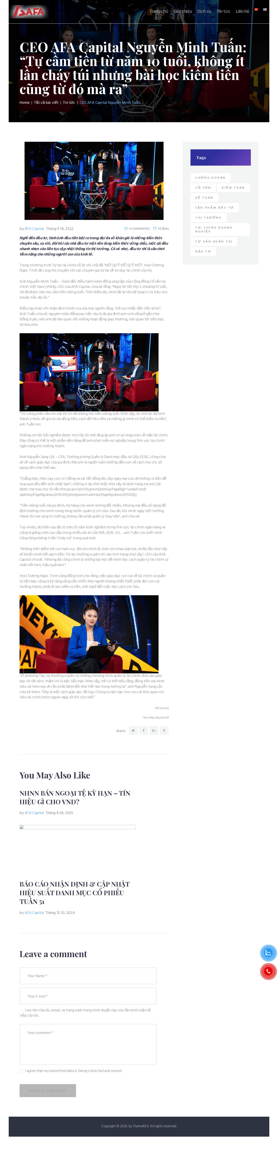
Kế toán (204, 197)
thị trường (208, 217)
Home (25, 103)
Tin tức (69, 103)
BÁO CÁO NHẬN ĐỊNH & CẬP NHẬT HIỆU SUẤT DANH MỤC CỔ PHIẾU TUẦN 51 (74, 893)
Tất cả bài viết (46, 103)
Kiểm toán (233, 187)
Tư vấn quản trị (214, 241)
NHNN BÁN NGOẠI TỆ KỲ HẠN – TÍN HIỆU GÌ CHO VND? (75, 797)
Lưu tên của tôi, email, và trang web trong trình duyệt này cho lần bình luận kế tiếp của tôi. (85, 1013)
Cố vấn (203, 187)
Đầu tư (203, 251)
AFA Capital (32, 229)
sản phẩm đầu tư (214, 207)
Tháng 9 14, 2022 (60, 229)
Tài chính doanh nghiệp (214, 229)
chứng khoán (210, 177)
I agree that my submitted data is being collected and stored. (73, 1071)
